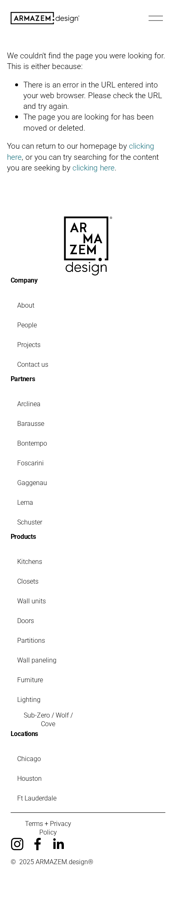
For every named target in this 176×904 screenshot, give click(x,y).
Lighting (29, 699)
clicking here (93, 167)
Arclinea (29, 403)
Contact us (32, 364)
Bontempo (32, 443)
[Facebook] (37, 844)
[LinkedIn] (58, 844)
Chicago (29, 758)
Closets (27, 581)
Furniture (30, 679)
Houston (29, 778)
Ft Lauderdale (36, 798)
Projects (29, 344)
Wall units (31, 600)
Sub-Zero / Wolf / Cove (48, 719)
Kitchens (29, 561)
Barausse (30, 423)
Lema (25, 502)
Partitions (31, 640)
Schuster (29, 522)
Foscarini (30, 462)
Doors (25, 620)
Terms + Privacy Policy (48, 827)
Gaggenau (32, 482)
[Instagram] (17, 844)
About (25, 305)
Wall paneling (36, 660)
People (27, 324)
